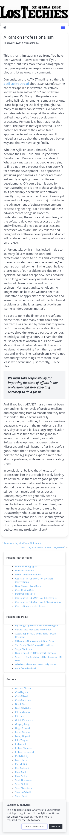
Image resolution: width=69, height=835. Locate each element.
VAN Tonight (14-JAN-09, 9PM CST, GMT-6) (43, 547)
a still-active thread (16, 84)
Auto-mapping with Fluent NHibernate (22, 543)
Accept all (55, 826)
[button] (63, 27)
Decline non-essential (34, 826)
